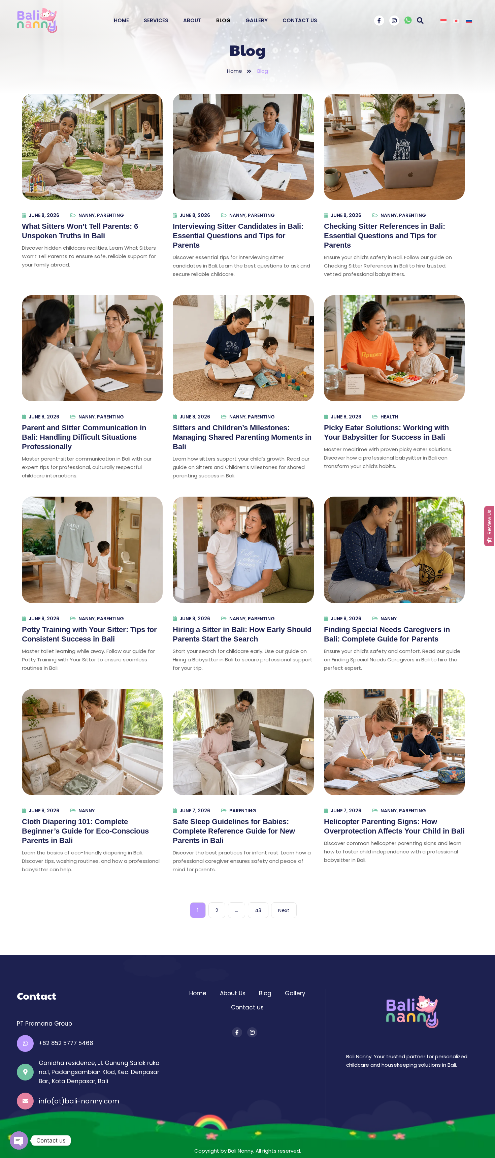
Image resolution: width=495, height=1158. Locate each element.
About (192, 20)
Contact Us (300, 20)
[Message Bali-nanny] (408, 21)
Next (284, 910)
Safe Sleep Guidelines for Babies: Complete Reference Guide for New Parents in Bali (234, 831)
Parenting (110, 215)
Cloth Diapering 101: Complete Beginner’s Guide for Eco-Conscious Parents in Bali (85, 831)
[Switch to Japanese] (456, 20)
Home (121, 20)
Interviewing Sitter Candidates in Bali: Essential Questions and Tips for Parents (238, 235)
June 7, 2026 (194, 810)
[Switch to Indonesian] (443, 20)
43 (258, 910)
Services (156, 20)
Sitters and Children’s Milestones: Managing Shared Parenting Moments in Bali (242, 437)
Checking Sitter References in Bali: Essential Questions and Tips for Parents (384, 235)
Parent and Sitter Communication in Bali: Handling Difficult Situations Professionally (84, 437)
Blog (223, 20)
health (389, 416)
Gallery (256, 20)
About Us (232, 993)
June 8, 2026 (44, 215)
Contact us (247, 1007)
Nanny (86, 215)
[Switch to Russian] (469, 20)
